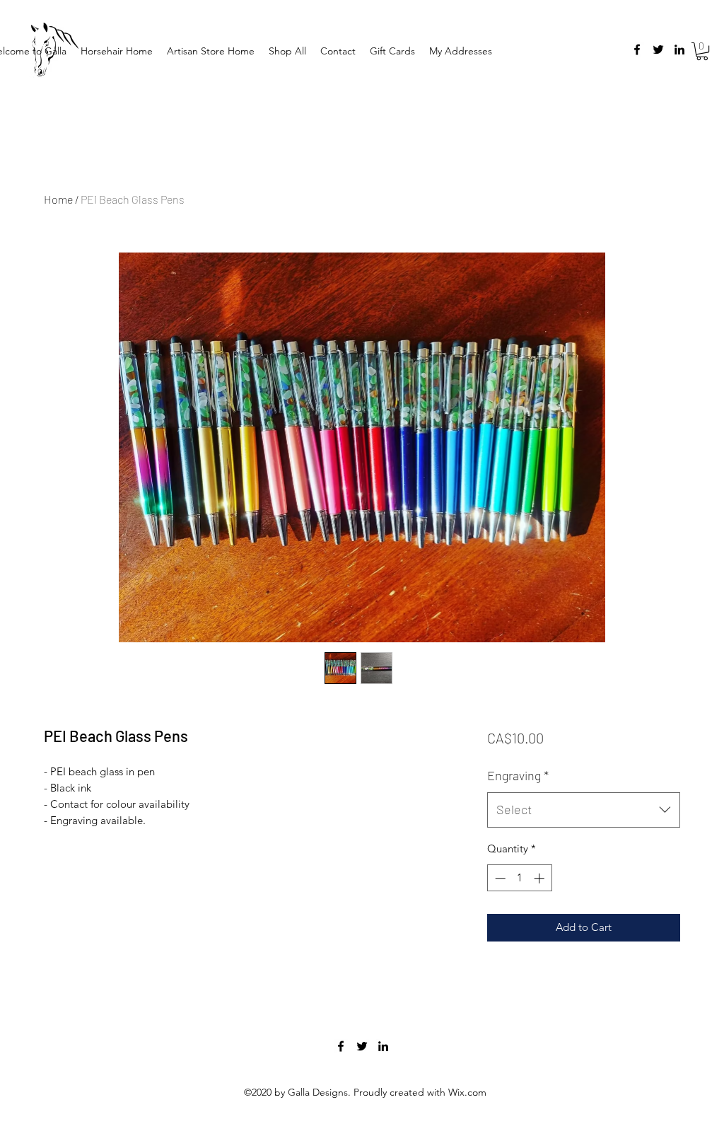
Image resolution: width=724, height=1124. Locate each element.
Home (58, 199)
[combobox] (583, 810)
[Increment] (540, 878)
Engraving (518, 775)
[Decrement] (498, 878)
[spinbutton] (519, 878)
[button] (702, 51)
